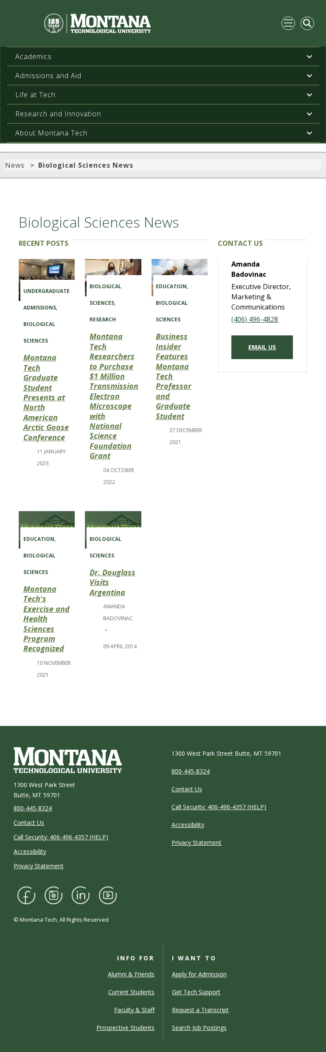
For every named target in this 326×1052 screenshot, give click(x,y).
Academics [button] (33, 56)
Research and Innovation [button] (58, 113)
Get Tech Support (196, 992)
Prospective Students (125, 1028)
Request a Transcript (200, 1010)
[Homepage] (81, 23)
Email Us (262, 347)
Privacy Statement (39, 866)
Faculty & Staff (134, 1010)
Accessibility (30, 851)
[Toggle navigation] (288, 23)
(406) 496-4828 (254, 319)
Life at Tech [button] (35, 94)
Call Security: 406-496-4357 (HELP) (61, 837)
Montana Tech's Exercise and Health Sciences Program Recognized (46, 618)
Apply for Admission (199, 974)
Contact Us (29, 823)
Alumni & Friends (131, 974)
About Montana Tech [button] (51, 133)
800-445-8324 (33, 808)
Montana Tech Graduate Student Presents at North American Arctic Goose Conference (46, 397)
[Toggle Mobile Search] (307, 23)
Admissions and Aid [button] (48, 75)
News (15, 165)
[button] (309, 56)
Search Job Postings (199, 1028)
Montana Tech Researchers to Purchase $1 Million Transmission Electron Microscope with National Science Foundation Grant (114, 396)
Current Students (131, 992)
